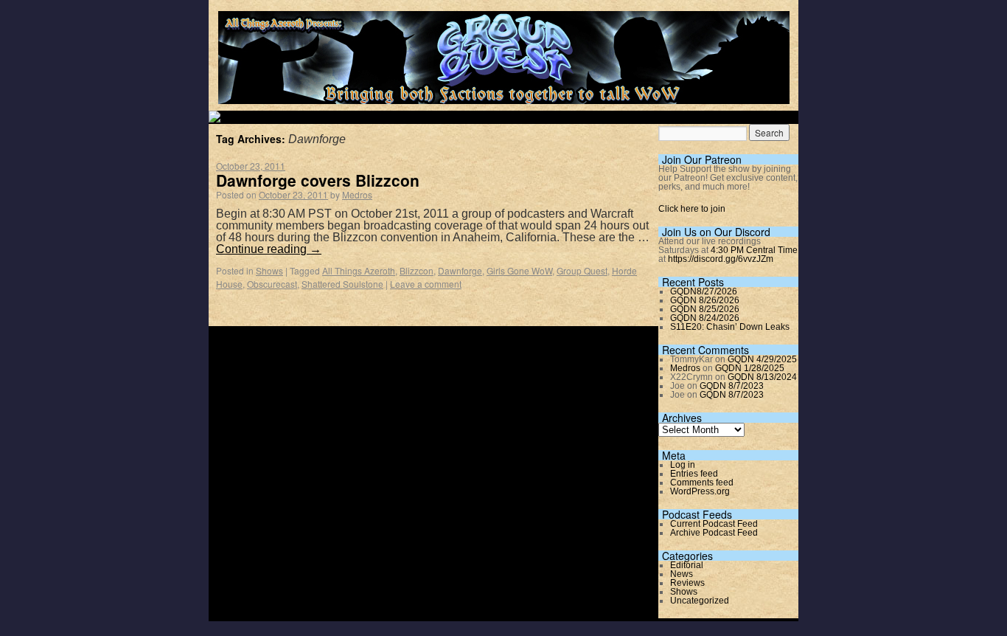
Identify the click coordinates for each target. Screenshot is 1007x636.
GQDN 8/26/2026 (704, 300)
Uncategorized (699, 600)
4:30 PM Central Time (754, 250)
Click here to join (691, 209)
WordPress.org (700, 491)
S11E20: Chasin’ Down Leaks (730, 327)
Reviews (687, 583)
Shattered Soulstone (342, 283)
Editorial (686, 565)
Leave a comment (425, 283)
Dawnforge (460, 270)
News (681, 574)
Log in (682, 465)
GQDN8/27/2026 (703, 291)
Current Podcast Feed (714, 524)
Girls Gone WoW (519, 270)
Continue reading (268, 249)
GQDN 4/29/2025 (762, 359)
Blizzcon (416, 270)
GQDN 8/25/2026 (704, 309)
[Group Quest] (504, 95)
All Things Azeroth (358, 270)
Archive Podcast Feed (714, 533)
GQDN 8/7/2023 (732, 386)
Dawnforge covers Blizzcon (317, 180)
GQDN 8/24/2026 (704, 318)
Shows (269, 270)
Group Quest (582, 270)
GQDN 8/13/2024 (762, 377)
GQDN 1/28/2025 (749, 368)
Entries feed (694, 474)
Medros (357, 194)
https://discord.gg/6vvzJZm (720, 259)
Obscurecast (272, 283)
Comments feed (702, 482)
